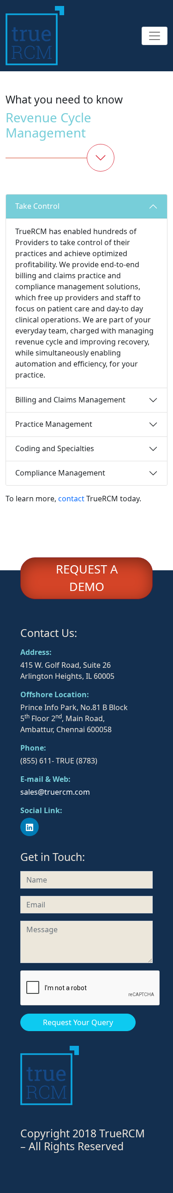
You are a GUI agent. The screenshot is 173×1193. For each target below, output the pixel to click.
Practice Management (53, 424)
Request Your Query (78, 1022)
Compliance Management (60, 473)
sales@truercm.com (55, 792)
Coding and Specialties (54, 448)
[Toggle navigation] (154, 36)
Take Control (37, 206)
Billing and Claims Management (70, 400)
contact (71, 498)
